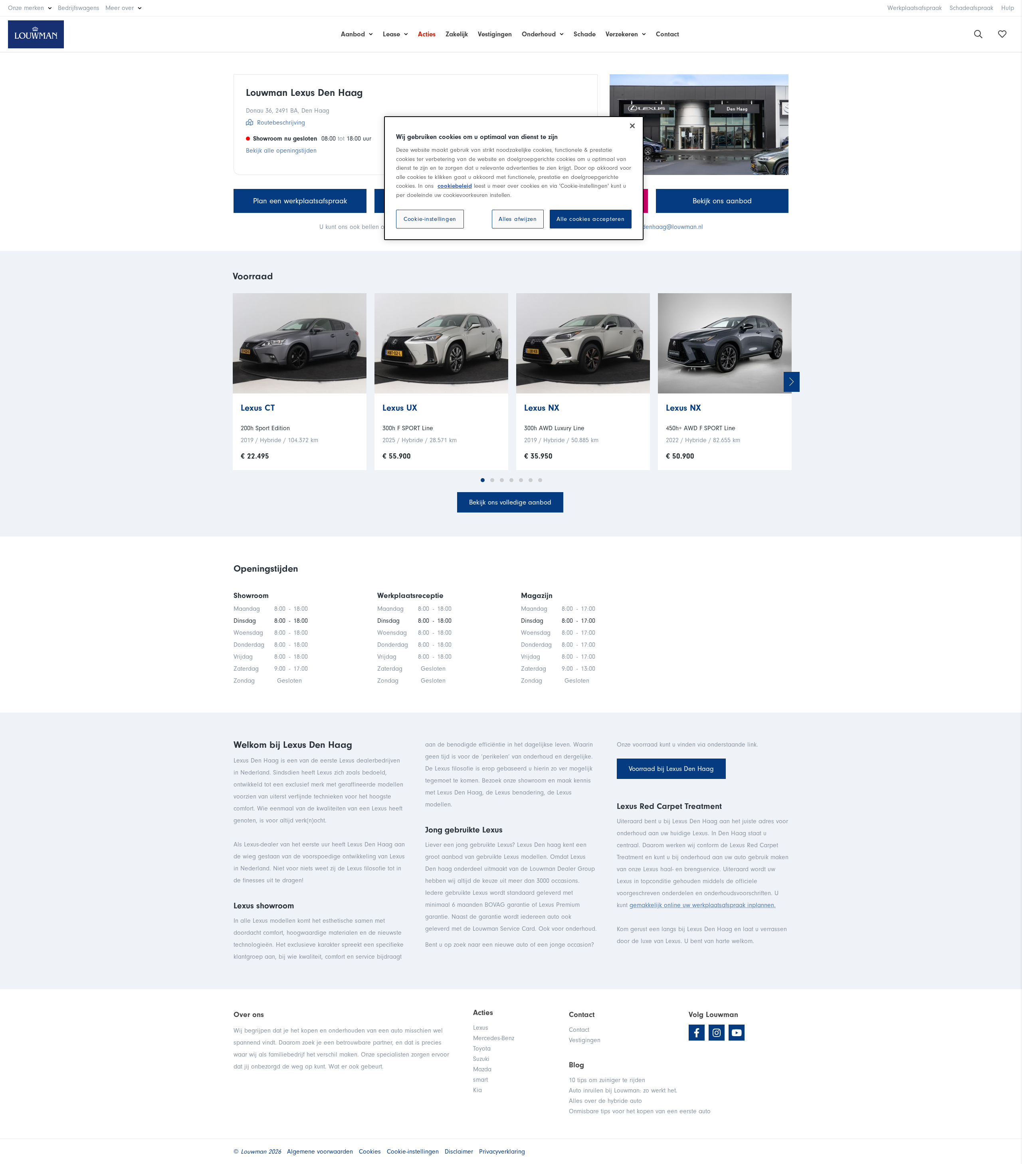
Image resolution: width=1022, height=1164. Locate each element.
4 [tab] (511, 480)
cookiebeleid (455, 186)
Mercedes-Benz (493, 1038)
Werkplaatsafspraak (914, 8)
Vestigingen (495, 34)
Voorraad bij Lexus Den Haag (671, 769)
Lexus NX (541, 408)
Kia (477, 1090)
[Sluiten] (632, 126)
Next (792, 382)
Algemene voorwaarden (320, 1151)
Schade (585, 34)
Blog (576, 1065)
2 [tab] (492, 480)
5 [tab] (521, 480)
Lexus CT (258, 408)
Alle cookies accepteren (590, 219)
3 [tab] (502, 480)
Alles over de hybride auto (605, 1100)
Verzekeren (622, 34)
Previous (233, 382)
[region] (514, 178)
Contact (667, 34)
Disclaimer (459, 1151)
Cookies (370, 1151)
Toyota (482, 1048)
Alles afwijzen (518, 219)
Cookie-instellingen (430, 219)
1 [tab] (483, 480)
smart (480, 1079)
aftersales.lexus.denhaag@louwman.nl (650, 226)
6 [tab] (531, 480)
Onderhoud (539, 34)
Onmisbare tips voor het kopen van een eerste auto (640, 1111)
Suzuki (481, 1059)
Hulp (1007, 8)
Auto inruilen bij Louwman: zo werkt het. (623, 1090)
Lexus (480, 1027)
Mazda (482, 1069)
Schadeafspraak (971, 8)
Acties (427, 34)
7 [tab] (540, 480)
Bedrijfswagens (78, 8)
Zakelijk (457, 34)
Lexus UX (399, 408)
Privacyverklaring (502, 1151)
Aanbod (353, 34)
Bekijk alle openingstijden (281, 150)
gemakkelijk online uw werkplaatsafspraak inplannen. (703, 905)
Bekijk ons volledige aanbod (510, 502)
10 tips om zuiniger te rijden (607, 1080)
